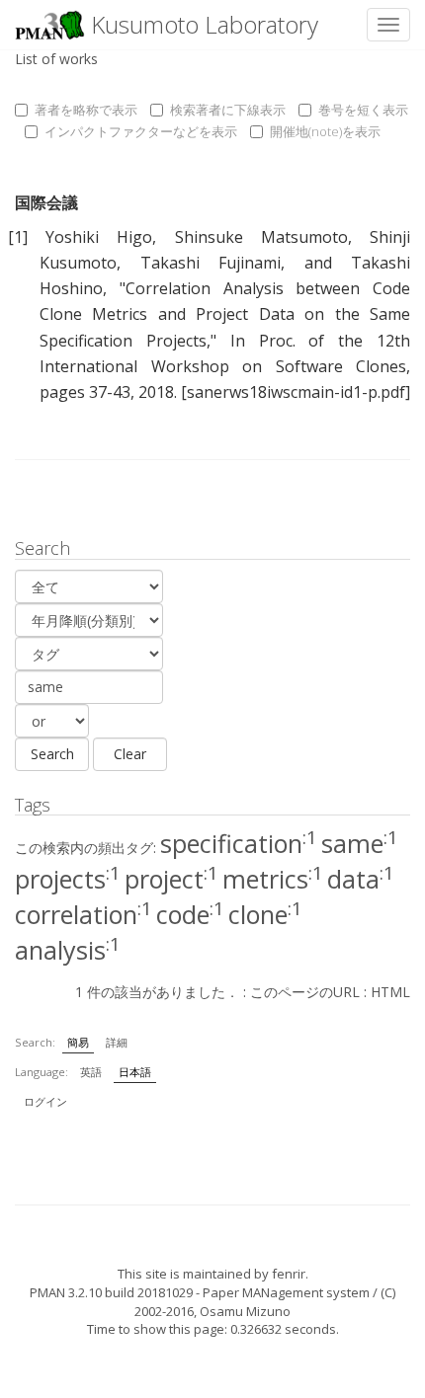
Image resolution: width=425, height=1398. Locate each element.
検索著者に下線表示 (228, 109)
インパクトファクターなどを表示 (140, 131)
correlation (83, 914)
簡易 (78, 1042)
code (190, 914)
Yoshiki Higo (98, 237)
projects (68, 878)
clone (265, 914)
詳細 (117, 1042)
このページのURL (305, 991)
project (171, 878)
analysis (68, 950)
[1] (18, 237)
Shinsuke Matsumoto (261, 237)
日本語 (135, 1071)
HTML (390, 991)
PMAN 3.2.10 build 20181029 (111, 1292)
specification (238, 843)
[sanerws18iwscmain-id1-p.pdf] (295, 392)
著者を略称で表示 (86, 109)
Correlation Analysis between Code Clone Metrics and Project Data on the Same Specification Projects (225, 313)
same (359, 843)
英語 (91, 1071)
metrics (272, 878)
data (360, 878)
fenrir (288, 1273)
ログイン (45, 1101)
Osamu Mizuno (245, 1311)
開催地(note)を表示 (325, 131)
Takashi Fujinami (211, 262)
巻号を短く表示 (363, 109)
